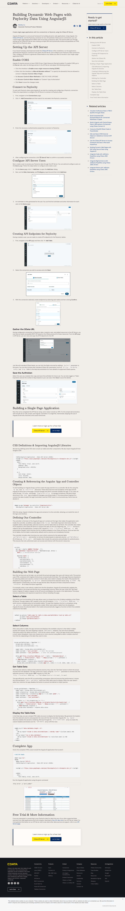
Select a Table (96, 84)
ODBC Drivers (38, 867)
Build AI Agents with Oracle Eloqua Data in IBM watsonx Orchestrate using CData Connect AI (101, 124)
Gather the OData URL (99, 58)
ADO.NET (36, 873)
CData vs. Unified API (68, 883)
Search (99, 3)
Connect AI (51, 870)
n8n (106, 878)
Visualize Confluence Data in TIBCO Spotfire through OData (101, 112)
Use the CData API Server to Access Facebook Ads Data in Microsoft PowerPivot (101, 142)
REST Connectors (39, 881)
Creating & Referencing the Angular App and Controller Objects (100, 73)
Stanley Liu (21, 25)
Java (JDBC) (37, 870)
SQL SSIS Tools (52, 873)
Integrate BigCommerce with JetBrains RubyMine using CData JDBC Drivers (100, 163)
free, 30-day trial (57, 820)
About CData (80, 867)
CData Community (96, 867)
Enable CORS (96, 45)
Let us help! (56, 431)
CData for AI (76, 3)
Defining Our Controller (99, 78)
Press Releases (81, 870)
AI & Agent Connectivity (66, 874)
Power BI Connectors (40, 886)
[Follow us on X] (77, 26)
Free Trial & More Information (99, 97)
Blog (92, 873)
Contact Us (80, 886)
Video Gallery (94, 884)
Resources (94, 875)
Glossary (93, 881)
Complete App (94, 95)
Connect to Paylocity (98, 48)
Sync (49, 867)
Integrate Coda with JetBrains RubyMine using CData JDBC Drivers (99, 156)
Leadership (80, 878)
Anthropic (107, 867)
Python (36, 875)
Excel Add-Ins (38, 884)
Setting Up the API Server (98, 42)
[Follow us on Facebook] (74, 26)
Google (107, 873)
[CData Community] (18, 883)
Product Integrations (68, 870)
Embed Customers (67, 877)
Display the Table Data (99, 92)
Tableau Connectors (39, 889)
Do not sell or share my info (109, 906)
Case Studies (94, 870)
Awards (79, 875)
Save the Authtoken (98, 61)
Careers (79, 884)
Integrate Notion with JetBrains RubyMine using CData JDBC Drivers (99, 169)
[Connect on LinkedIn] (80, 26)
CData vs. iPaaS (66, 880)
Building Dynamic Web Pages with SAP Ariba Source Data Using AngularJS (100, 149)
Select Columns (96, 86)
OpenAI (107, 881)
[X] (12, 883)
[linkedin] (9, 883)
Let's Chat (109, 4)
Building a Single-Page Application (101, 64)
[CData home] (14, 3)
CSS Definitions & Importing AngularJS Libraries (100, 68)
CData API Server (18, 38)
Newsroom (80, 873)
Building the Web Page (99, 81)
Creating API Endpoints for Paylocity (100, 54)
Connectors (65, 867)
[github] (15, 883)
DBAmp (50, 875)
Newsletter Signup (96, 878)
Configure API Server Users (100, 51)
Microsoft (107, 875)
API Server (37, 878)
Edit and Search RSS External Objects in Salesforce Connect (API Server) (101, 136)
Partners (79, 881)
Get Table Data (96, 89)
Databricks (108, 870)
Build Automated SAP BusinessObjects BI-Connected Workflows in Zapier (100, 117)
